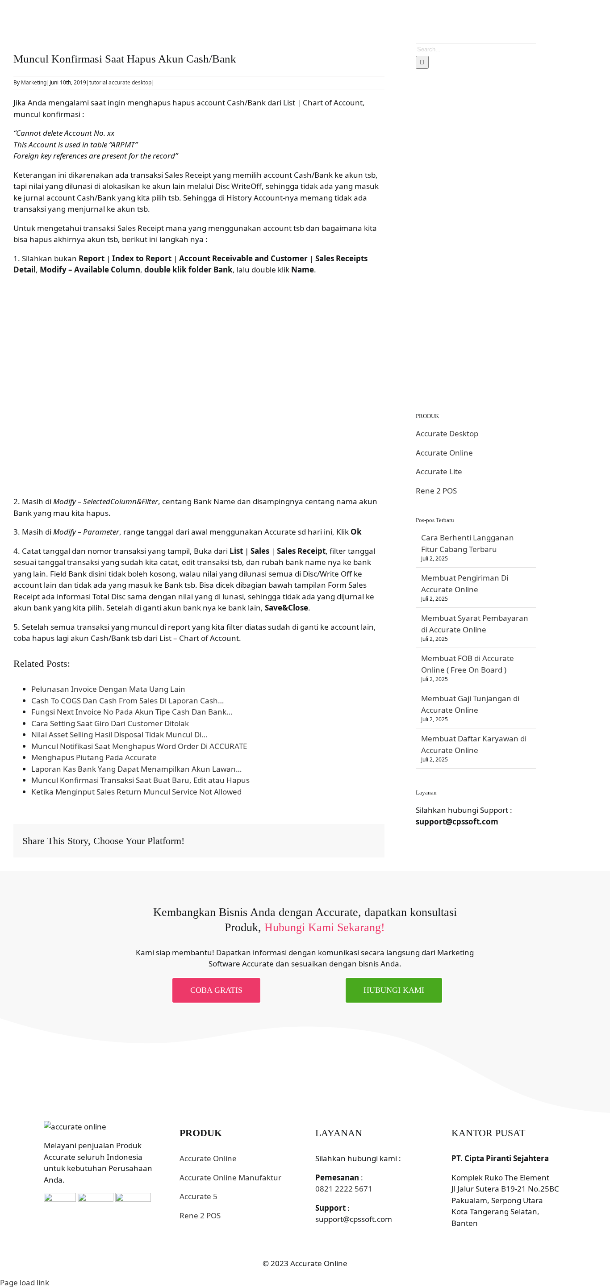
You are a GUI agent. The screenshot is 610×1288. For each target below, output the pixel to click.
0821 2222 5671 (343, 1188)
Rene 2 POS (436, 490)
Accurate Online (444, 452)
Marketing (33, 82)
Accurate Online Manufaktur (230, 1177)
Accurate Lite (439, 471)
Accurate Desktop (447, 433)
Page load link (24, 1282)
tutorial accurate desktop (120, 82)
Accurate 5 (198, 1196)
